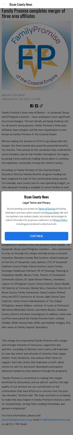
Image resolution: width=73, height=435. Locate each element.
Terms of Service (47, 208)
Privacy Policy (52, 212)
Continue (36, 236)
